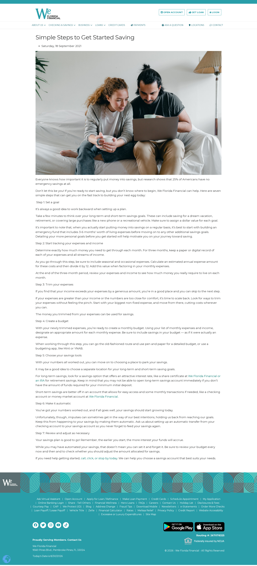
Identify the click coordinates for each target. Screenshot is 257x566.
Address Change (105, 506)
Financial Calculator (110, 510)
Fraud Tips (126, 506)
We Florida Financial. (103, 396)
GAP (55, 506)
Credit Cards (158, 499)
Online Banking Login (51, 502)
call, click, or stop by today (99, 458)
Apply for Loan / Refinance (102, 499)
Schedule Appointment (184, 499)
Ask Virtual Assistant (48, 499)
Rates (130, 510)
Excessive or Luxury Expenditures (121, 514)
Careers (153, 502)
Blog (88, 506)
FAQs (142, 502)
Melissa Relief (145, 510)
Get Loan (197, 12)
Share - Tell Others (79, 502)
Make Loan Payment (135, 499)
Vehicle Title (76, 510)
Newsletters (169, 506)
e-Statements (188, 506)
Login (215, 12)
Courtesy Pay (41, 506)
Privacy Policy (166, 510)
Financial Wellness (106, 502)
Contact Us (168, 502)
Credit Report (186, 510)
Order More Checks (212, 506)
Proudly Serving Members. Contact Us (57, 539)
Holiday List (186, 502)
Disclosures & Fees (208, 502)
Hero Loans (127, 502)
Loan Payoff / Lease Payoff (49, 510)
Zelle (91, 510)
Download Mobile (146, 506)
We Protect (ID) (72, 506)
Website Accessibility (211, 510)
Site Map (151, 514)
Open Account (173, 12)
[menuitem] (37, 25)
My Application (211, 499)
